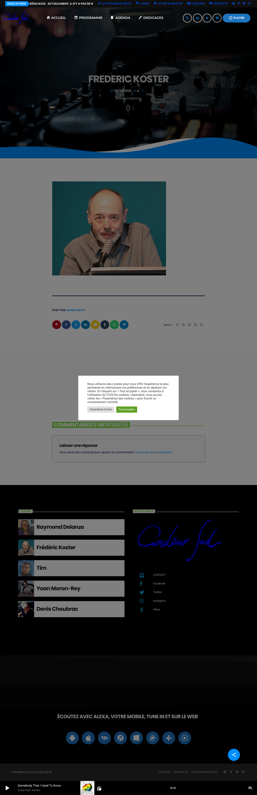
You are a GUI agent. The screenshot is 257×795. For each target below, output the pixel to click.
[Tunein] (233, 3)
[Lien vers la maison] (16, 18)
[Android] (244, 3)
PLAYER (236, 18)
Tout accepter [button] (127, 409)
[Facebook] (238, 3)
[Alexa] (249, 3)
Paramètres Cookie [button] (101, 409)
